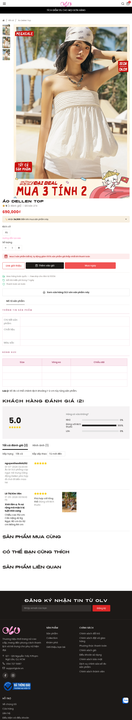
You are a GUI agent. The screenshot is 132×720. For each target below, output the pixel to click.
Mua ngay (90, 265)
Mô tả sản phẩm (15, 301)
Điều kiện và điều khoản (15, 717)
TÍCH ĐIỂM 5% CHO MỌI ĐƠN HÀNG (66, 10)
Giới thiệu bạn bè (55, 647)
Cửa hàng (8, 708)
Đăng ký (101, 608)
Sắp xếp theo (39, 453)
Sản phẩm (52, 633)
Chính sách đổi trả (89, 633)
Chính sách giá (87, 650)
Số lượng (7, 242)
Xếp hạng (7, 453)
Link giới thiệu (13, 265)
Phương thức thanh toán (93, 645)
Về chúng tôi (9, 704)
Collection (52, 638)
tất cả (11, 20)
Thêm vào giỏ (46, 265)
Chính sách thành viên (92, 671)
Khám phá (52, 642)
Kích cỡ (6, 226)
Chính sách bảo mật (90, 659)
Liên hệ (6, 713)
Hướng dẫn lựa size (11, 238)
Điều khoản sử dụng (90, 654)
